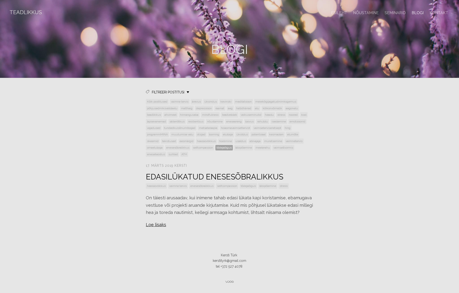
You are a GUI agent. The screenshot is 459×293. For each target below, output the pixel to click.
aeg (230, 108)
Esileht (339, 13)
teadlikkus (154, 114)
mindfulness (210, 114)
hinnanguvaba (189, 114)
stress (281, 114)
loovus (249, 121)
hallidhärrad (243, 108)
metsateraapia (208, 128)
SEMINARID (395, 13)
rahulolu (262, 121)
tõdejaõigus (224, 147)
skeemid (152, 141)
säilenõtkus (177, 121)
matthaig (186, 108)
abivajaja (255, 141)
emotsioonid (297, 121)
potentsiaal (258, 134)
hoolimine (225, 141)
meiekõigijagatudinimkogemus (275, 101)
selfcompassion (203, 147)
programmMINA (157, 134)
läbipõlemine (243, 147)
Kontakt (439, 13)
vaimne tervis (179, 101)
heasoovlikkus (206, 141)
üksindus (210, 101)
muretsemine (273, 141)
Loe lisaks (156, 224)
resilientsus (195, 121)
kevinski (225, 101)
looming (214, 134)
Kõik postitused (157, 101)
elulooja (228, 134)
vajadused (153, 128)
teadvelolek (229, 114)
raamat (219, 108)
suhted (173, 154)
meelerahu (263, 147)
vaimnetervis (294, 141)
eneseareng (234, 121)
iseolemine (279, 121)
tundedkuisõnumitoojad (179, 128)
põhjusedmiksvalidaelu (162, 108)
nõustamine (215, 121)
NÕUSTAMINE (366, 13)
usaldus (240, 141)
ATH (184, 154)
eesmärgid (186, 141)
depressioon (204, 108)
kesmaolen (276, 134)
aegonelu (292, 108)
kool (303, 114)
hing (287, 128)
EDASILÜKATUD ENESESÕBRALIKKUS (214, 176)
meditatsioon (243, 101)
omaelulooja (155, 147)
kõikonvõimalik (272, 108)
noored (293, 114)
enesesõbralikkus (177, 147)
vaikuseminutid (251, 114)
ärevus (196, 101)
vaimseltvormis (283, 147)
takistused (169, 141)
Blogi (418, 13)
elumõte (292, 134)
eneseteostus (156, 154)
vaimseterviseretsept (267, 128)
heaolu (269, 114)
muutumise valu (182, 134)
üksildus (242, 134)
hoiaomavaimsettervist (235, 128)
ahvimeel (170, 114)
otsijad (201, 134)
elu (257, 108)
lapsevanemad (156, 121)
